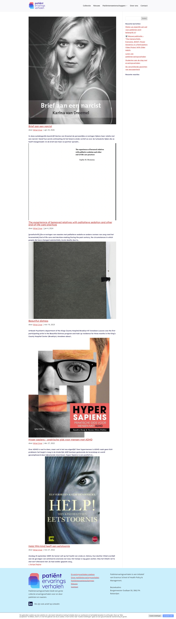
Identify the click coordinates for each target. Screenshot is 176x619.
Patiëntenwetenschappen (114, 6)
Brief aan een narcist (40, 126)
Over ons (134, 6)
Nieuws (96, 6)
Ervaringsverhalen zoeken (83, 574)
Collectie (87, 6)
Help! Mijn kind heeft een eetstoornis (49, 546)
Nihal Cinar (37, 130)
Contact (144, 6)
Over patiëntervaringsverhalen (85, 577)
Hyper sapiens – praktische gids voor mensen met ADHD (60, 439)
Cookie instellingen (155, 616)
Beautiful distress (38, 320)
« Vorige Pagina (35, 564)
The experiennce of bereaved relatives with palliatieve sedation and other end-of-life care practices (70, 223)
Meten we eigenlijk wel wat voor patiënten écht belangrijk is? (136, 30)
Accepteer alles (168, 616)
